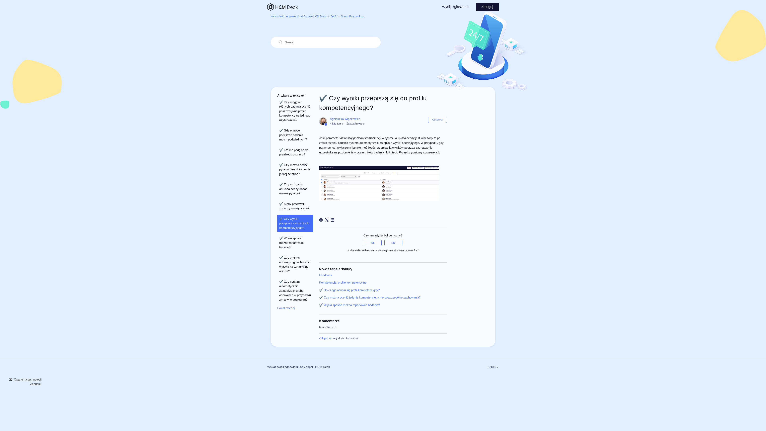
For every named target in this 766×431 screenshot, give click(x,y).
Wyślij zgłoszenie (455, 7)
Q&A (333, 16)
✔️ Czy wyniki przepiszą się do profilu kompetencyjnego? (294, 223)
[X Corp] (327, 220)
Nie (393, 242)
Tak (372, 242)
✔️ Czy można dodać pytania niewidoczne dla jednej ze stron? (294, 169)
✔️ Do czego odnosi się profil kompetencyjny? (349, 290)
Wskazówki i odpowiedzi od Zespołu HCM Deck (298, 16)
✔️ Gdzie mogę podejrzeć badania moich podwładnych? (293, 135)
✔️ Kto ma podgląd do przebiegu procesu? (293, 152)
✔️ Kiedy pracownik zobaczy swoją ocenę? (294, 206)
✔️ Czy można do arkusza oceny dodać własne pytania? (293, 189)
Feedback (325, 275)
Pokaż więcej (286, 308)
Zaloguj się (325, 338)
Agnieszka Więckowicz (345, 119)
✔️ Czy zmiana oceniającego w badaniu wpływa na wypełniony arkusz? (294, 264)
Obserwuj (437, 119)
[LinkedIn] (332, 220)
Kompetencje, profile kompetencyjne (342, 282)
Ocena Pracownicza (352, 16)
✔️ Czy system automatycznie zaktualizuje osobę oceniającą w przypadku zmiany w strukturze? (295, 290)
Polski (492, 367)
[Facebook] (321, 220)
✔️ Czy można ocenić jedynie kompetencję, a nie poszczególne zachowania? (370, 297)
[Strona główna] (282, 7)
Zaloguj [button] (487, 7)
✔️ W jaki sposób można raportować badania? (291, 242)
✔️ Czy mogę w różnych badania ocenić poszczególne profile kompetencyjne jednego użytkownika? (294, 111)
